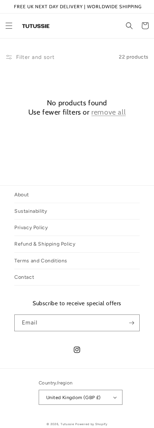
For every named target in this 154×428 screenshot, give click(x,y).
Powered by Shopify (91, 424)
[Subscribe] (131, 322)
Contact (24, 277)
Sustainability (30, 211)
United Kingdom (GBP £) (73, 397)
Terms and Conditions (40, 261)
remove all (108, 112)
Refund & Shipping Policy (44, 244)
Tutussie (67, 424)
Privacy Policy (31, 228)
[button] (9, 26)
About (21, 195)
